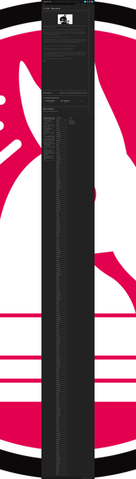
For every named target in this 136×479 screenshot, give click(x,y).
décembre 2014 (58, 384)
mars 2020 (57, 262)
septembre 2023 (58, 187)
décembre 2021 (58, 225)
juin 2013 (57, 421)
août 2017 (57, 323)
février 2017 (57, 335)
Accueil (76, 4)
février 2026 (58, 130)
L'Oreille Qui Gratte (47, 1)
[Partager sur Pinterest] (68, 93)
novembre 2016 (58, 341)
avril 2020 (57, 260)
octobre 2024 (58, 160)
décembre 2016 (58, 339)
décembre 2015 (58, 360)
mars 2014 (57, 402)
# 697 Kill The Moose (50, 100)
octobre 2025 (58, 138)
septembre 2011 (58, 463)
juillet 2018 (57, 303)
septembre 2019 (58, 274)
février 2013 (57, 429)
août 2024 (57, 164)
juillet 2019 (57, 278)
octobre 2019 (58, 272)
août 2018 (57, 301)
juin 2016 (57, 347)
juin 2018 (57, 305)
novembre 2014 (58, 386)
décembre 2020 (58, 250)
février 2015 (57, 380)
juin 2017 (57, 327)
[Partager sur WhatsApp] (86, 93)
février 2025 (58, 152)
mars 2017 (57, 333)
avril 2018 (57, 309)
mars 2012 (57, 451)
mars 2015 (57, 378)
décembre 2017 (58, 317)
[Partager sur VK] (76, 93)
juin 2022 (57, 213)
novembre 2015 (58, 362)
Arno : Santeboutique (65, 100)
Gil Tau (45, 60)
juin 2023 (57, 191)
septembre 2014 (58, 390)
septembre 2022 (58, 209)
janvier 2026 (58, 132)
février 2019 (57, 288)
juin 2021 (57, 238)
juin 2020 (57, 258)
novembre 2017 (58, 319)
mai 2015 (57, 374)
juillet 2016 (57, 345)
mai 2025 (57, 146)
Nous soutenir (91, 477)
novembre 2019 (58, 270)
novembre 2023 (58, 183)
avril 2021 (57, 242)
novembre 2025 (58, 136)
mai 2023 (57, 193)
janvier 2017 (58, 337)
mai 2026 (57, 124)
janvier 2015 (58, 382)
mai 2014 (57, 398)
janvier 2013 (58, 431)
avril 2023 (57, 195)
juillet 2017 (57, 325)
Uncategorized (83, 4)
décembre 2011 (58, 457)
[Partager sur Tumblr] (81, 93)
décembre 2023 (58, 181)
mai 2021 (57, 240)
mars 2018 (57, 311)
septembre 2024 (58, 162)
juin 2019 (57, 280)
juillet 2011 (57, 467)
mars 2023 (57, 197)
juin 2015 (57, 372)
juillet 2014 (57, 394)
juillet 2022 (57, 211)
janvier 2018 (58, 315)
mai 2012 (57, 447)
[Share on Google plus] (66, 93)
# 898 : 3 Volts (46, 123)
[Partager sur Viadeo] (84, 93)
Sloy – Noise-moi (46, 147)
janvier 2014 (58, 406)
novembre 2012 (58, 435)
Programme (87, 477)
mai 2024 (57, 170)
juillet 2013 (57, 419)
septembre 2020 (58, 256)
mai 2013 (57, 423)
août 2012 (57, 441)
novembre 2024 (58, 158)
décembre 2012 (58, 433)
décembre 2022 (58, 203)
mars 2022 (57, 219)
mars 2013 (57, 427)
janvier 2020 (58, 266)
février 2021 (57, 246)
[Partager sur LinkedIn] (71, 93)
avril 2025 (57, 148)
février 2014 (57, 404)
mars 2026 (57, 128)
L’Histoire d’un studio (51, 140)
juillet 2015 (57, 370)
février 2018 (57, 313)
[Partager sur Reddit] (79, 93)
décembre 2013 (58, 408)
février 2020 (58, 264)
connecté (49, 111)
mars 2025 (57, 150)
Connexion (70, 119)
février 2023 (58, 199)
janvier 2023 (58, 201)
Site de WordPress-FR (72, 123)
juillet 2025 (57, 142)
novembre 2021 (58, 227)
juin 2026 (57, 122)
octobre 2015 (58, 364)
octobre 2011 (58, 461)
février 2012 (57, 453)
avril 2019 (57, 284)
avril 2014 (57, 400)
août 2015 (57, 368)
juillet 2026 (57, 120)
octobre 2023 (58, 185)
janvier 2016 (58, 358)
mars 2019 (57, 286)
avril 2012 (57, 449)
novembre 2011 (58, 459)
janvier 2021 (57, 248)
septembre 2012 (58, 439)
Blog (79, 4)
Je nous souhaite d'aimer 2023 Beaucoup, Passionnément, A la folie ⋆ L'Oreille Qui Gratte (49, 152)
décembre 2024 (58, 156)
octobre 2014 (58, 388)
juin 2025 (57, 144)
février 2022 (57, 221)
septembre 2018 (58, 299)
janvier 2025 (58, 154)
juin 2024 (57, 168)
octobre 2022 (58, 207)
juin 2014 (57, 396)
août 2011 (57, 465)
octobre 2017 (58, 321)
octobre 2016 (58, 343)
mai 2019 (57, 282)
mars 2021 (57, 244)
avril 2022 (57, 217)
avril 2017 (57, 331)
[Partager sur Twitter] (61, 93)
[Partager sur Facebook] (63, 93)
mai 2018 (57, 307)
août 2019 (57, 276)
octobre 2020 (58, 254)
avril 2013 (57, 425)
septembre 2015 (58, 366)
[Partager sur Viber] (73, 93)
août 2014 (57, 392)
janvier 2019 (58, 290)
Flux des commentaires (72, 122)
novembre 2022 (58, 205)
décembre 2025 (58, 134)
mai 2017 (57, 329)
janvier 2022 (58, 223)
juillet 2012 (57, 443)
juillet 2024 (57, 166)
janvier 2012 (57, 455)
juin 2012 (57, 445)
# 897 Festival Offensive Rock (48, 128)
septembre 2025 (58, 140)
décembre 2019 (58, 268)
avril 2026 (57, 126)
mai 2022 (57, 215)
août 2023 (57, 189)
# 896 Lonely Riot (46, 130)
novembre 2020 (58, 252)
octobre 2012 (58, 437)
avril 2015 (57, 376)
